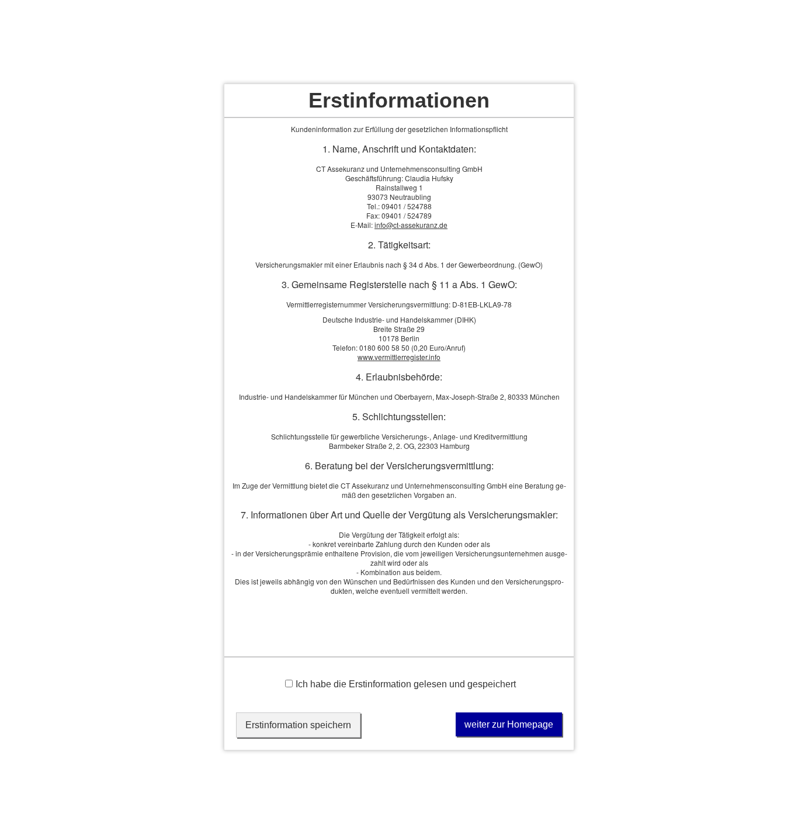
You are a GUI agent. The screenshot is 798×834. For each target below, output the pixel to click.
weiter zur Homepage (508, 724)
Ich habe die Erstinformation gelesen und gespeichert (406, 684)
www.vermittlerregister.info (399, 357)
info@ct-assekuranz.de (410, 225)
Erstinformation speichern (298, 725)
